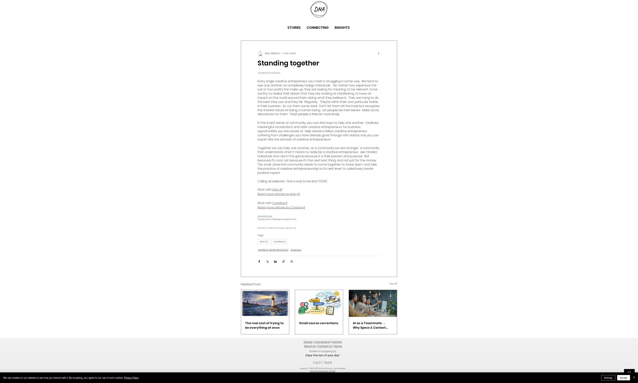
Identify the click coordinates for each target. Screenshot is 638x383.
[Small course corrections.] (319, 303)
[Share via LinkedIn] (275, 261)
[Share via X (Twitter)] (267, 261)
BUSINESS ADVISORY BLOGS (273, 250)
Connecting (322, 342)
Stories (308, 342)
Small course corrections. (319, 323)
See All (393, 283)
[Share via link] (283, 261)
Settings (608, 377)
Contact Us (325, 346)
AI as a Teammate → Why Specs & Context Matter (369, 325)
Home (338, 346)
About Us (310, 346)
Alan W (264, 241)
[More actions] (378, 53)
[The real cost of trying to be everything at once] (265, 303)
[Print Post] (291, 261)
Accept (623, 377)
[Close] (634, 377)
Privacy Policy (131, 377)
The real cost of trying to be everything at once (264, 325)
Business (296, 250)
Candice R (279, 241)
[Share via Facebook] (259, 261)
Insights (337, 342)
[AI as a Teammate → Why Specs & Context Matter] (373, 303)
